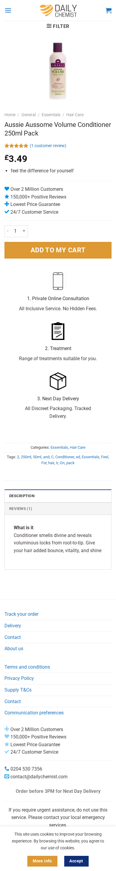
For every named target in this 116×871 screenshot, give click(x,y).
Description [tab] (22, 496)
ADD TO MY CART (58, 250)
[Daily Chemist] (58, 10)
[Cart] (109, 10)
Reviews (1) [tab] (20, 508)
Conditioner (64, 457)
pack (70, 463)
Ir (57, 463)
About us (13, 648)
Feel (104, 457)
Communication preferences (34, 713)
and (46, 457)
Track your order (21, 614)
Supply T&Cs (18, 690)
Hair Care (75, 114)
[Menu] (8, 10)
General (28, 114)
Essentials (51, 114)
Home (9, 114)
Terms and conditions (27, 667)
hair (51, 463)
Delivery (12, 626)
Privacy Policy (19, 678)
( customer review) (48, 145)
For (43, 463)
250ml (26, 457)
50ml (37, 457)
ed (78, 457)
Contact (12, 637)
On (62, 463)
